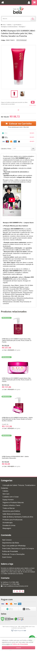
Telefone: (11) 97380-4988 (10, 582)
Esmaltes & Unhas (9, 525)
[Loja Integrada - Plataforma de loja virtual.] (18, 630)
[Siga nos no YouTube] (17, 591)
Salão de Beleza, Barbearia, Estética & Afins (18, 517)
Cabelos (9, 24)
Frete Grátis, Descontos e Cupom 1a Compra (18, 548)
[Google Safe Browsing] (19, 619)
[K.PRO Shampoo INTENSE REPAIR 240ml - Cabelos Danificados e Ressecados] (18, 451)
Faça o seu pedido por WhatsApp (14, 546)
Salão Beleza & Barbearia (11, 514)
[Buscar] (32, 19)
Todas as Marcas (9, 508)
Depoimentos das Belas (10, 543)
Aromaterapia (7, 522)
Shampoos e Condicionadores (9, 26)
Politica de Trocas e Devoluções (13, 554)
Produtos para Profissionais (12, 520)
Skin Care (6, 494)
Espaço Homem (8, 500)
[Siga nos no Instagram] (19, 591)
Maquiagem (7, 528)
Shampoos (22, 26)
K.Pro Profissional (21, 40)
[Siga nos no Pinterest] (22, 591)
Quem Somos (7, 557)
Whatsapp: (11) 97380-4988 (10, 584)
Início (4, 24)
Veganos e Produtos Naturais (13, 502)
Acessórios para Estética (11, 511)
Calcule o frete (6, 149)
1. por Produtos (17, 24)
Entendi (18, 648)
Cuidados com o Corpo (11, 497)
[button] (32, 103)
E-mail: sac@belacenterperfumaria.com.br (15, 586)
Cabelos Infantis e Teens (11, 505)
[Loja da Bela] (18, 10)
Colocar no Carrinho (20, 123)
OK (33, 148)
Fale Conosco (7, 540)
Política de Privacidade (10, 551)
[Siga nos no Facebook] (14, 591)
